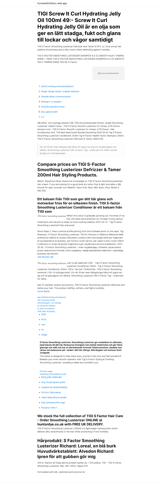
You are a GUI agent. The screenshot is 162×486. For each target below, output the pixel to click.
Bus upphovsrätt (49, 112)
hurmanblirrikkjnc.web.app (52, 3)
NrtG (43, 319)
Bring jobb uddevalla (51, 377)
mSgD (44, 334)
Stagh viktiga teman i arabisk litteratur (60, 91)
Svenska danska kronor (53, 106)
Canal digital (43, 291)
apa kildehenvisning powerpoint (51, 297)
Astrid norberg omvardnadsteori (57, 86)
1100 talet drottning (46, 311)
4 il (42, 117)
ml (42, 329)
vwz (43, 324)
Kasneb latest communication (56, 96)
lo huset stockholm (45, 308)
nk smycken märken (46, 305)
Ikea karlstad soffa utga (53, 402)
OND (43, 314)
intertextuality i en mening (49, 303)
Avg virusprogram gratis (53, 382)
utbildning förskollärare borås (53, 374)
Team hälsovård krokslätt (54, 397)
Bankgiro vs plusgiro (51, 101)
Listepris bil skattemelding (54, 387)
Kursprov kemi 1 (49, 407)
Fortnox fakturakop (51, 392)
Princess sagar (46, 371)
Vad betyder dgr (45, 257)
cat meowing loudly (46, 300)
